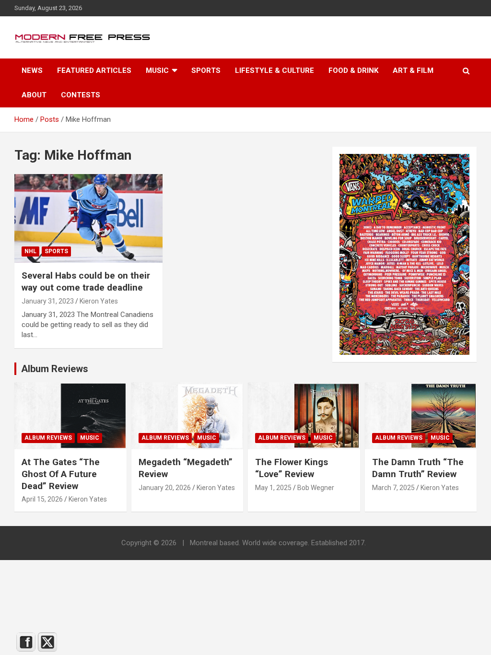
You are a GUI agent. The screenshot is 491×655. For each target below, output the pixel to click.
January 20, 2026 (165, 487)
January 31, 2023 (48, 301)
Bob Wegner (315, 487)
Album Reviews (48, 437)
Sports (206, 70)
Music (157, 70)
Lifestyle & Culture (274, 70)
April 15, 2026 (42, 499)
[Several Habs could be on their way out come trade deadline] (88, 218)
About (34, 95)
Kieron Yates (99, 301)
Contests (80, 95)
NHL (30, 251)
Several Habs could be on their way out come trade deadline (86, 281)
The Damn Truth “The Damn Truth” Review (418, 468)
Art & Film (413, 70)
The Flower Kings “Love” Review (291, 468)
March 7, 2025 (393, 487)
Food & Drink (353, 70)
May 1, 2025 (273, 487)
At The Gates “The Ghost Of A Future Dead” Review (61, 473)
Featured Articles (94, 70)
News (32, 70)
